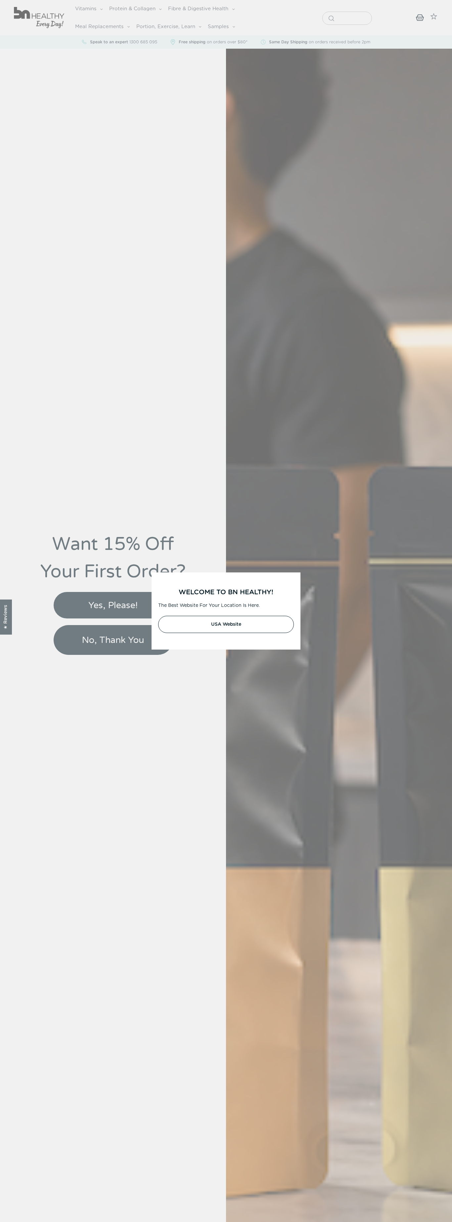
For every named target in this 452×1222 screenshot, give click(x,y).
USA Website (226, 624)
